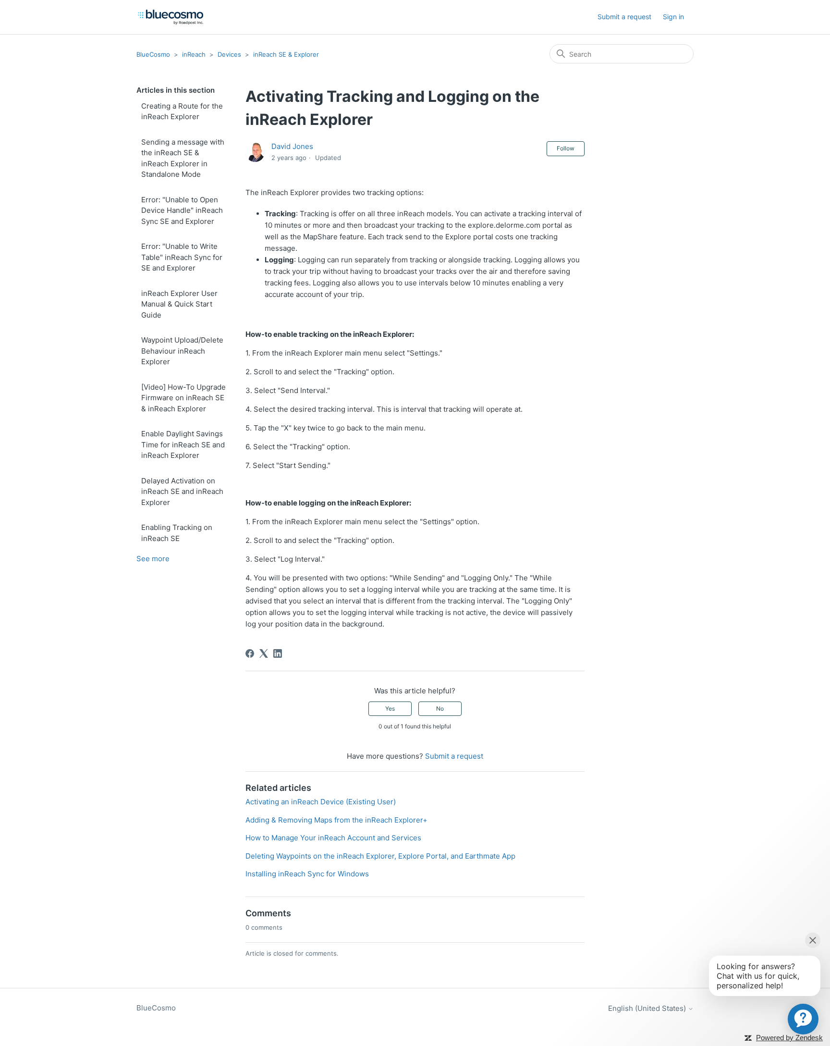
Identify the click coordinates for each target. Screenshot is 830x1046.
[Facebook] (249, 653)
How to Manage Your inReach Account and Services (333, 837)
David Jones (292, 146)
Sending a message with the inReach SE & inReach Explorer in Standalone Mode (182, 158)
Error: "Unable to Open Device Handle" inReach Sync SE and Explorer (182, 210)
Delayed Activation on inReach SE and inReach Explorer (182, 491)
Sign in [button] (673, 16)
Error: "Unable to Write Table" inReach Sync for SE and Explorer (181, 257)
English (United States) (648, 1008)
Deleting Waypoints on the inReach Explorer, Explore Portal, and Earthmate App (380, 856)
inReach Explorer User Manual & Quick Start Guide (179, 304)
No (440, 708)
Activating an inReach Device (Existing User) (320, 801)
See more (153, 558)
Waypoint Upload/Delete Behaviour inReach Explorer (182, 350)
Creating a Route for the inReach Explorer (182, 111)
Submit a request (624, 16)
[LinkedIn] (277, 653)
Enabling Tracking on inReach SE (176, 533)
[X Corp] (263, 653)
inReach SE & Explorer (286, 54)
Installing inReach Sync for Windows (307, 873)
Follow (565, 148)
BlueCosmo (153, 54)
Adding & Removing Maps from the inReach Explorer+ (336, 819)
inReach (194, 54)
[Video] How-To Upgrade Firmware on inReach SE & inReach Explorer (183, 397)
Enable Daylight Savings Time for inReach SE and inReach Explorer (183, 444)
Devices (229, 54)
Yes (390, 708)
